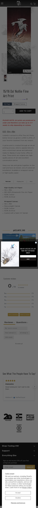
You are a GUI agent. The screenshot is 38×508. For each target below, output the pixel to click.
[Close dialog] (36, 242)
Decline (18, 498)
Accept (18, 492)
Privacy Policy (27, 487)
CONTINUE (28, 259)
